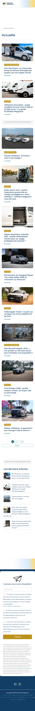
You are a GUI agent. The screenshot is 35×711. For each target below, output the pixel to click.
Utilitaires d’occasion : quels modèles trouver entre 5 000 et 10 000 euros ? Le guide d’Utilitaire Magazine (18, 108)
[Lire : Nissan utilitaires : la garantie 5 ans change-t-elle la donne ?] (17, 411)
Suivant (17, 445)
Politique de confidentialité (25, 668)
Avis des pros (15, 64)
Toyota (14, 152)
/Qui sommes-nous (28, 697)
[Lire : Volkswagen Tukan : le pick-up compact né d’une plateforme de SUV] (17, 296)
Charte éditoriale (14, 699)
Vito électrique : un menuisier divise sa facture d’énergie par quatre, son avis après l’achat (18, 70)
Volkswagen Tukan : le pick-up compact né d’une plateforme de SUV (18, 314)
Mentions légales (8, 695)
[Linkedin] (19, 684)
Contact (23, 699)
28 (22, 441)
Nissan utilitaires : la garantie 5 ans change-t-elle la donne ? (18, 429)
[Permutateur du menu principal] (31, 4)
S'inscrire (17, 637)
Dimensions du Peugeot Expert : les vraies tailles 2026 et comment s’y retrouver (18, 277)
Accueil (6, 28)
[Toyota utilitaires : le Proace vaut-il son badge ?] (7, 498)
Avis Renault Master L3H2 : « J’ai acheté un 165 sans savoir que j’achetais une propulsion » (18, 350)
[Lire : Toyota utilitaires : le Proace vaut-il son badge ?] (17, 138)
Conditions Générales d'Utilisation (10, 697)
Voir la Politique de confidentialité (12, 606)
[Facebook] (15, 684)
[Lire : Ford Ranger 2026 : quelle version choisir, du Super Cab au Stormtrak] (17, 371)
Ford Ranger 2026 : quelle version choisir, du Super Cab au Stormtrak (17, 390)
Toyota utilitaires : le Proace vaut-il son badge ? (17, 157)
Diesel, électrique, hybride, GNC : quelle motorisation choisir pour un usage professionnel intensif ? (16, 237)
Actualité (7, 64)
